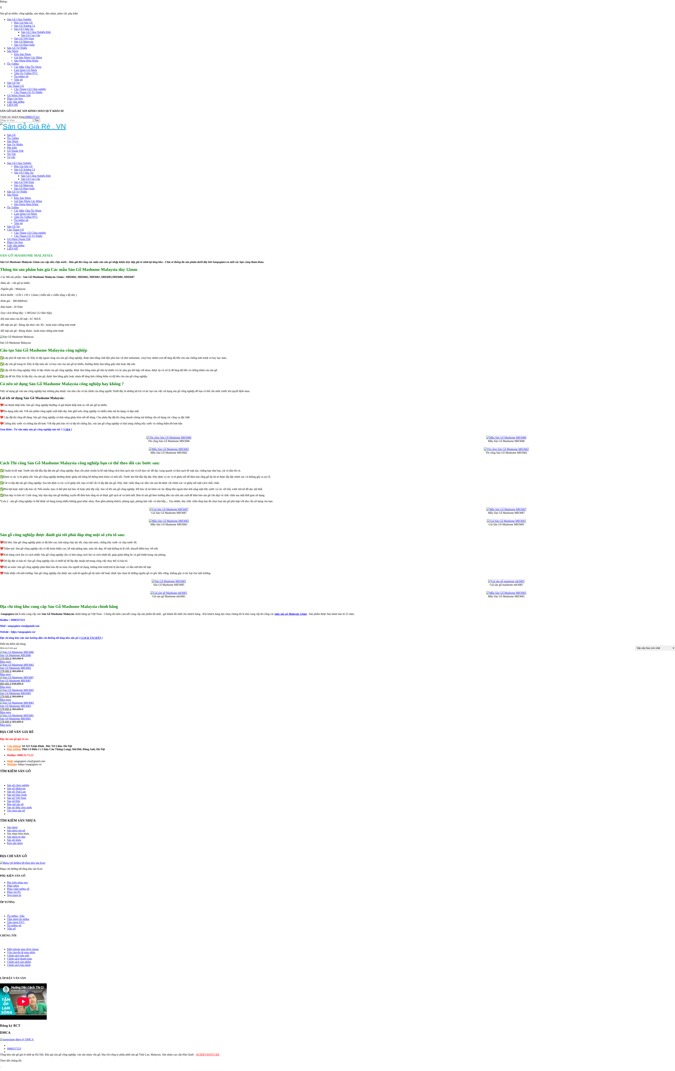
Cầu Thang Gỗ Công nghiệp (30, 89)
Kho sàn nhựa (15, 843)
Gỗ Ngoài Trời (15, 150)
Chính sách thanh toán (19, 958)
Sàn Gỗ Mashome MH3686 (15, 655)
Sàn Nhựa (12, 51)
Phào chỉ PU (14, 892)
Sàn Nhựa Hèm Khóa (26, 60)
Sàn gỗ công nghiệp (18, 785)
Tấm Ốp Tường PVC (26, 73)
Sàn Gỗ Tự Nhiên (17, 47)
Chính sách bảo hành (18, 965)
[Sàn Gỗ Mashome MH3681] (17, 715)
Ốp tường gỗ (21, 76)
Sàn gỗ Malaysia (16, 788)
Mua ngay (5, 661)
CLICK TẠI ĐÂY (91, 637)
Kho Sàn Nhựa (22, 54)
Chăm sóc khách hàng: (12, 116)
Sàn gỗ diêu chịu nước (19, 807)
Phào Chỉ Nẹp (15, 98)
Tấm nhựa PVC (16, 922)
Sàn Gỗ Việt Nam (24, 38)
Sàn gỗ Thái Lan (16, 791)
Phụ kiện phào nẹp (17, 882)
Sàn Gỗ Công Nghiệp (19, 19)
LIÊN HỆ (12, 104)
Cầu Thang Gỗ (15, 85)
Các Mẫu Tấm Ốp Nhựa (27, 66)
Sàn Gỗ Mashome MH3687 (15, 680)
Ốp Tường (13, 63)
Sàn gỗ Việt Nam (16, 797)
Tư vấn (11, 157)
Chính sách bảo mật (18, 955)
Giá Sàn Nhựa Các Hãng (28, 57)
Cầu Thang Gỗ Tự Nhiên (28, 92)
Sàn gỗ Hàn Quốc (17, 794)
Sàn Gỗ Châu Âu (23, 28)
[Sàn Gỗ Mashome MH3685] (17, 690)
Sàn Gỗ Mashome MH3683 (15, 705)
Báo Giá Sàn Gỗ (23, 22)
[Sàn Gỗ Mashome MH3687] (17, 677)
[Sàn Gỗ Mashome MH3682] (17, 664)
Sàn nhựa (12, 827)
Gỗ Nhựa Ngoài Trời (18, 95)
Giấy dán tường (15, 101)
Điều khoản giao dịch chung (22, 949)
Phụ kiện (12, 147)
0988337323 (32, 116)
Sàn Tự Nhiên (15, 144)
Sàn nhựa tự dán (16, 836)
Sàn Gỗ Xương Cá (24, 25)
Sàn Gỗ (11, 135)
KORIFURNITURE (208, 1054)
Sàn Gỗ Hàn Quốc (24, 44)
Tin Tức (11, 153)
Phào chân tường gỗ (18, 888)
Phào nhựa (13, 885)
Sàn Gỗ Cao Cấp (30, 35)
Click (67, 429)
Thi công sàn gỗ (16, 810)
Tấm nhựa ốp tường (18, 919)
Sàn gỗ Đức (13, 801)
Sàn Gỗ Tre (13, 82)
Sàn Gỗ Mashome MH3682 (15, 667)
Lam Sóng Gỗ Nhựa (25, 70)
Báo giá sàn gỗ (15, 804)
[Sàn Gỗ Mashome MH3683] (17, 702)
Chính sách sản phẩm (19, 961)
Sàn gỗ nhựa (14, 839)
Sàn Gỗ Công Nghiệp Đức (36, 32)
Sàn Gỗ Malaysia (23, 41)
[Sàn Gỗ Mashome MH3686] (17, 652)
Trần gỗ (18, 79)
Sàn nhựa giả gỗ (16, 830)
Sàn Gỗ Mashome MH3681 (15, 718)
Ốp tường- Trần (15, 915)
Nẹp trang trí (14, 895)
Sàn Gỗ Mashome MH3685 (15, 693)
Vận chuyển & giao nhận (21, 952)
